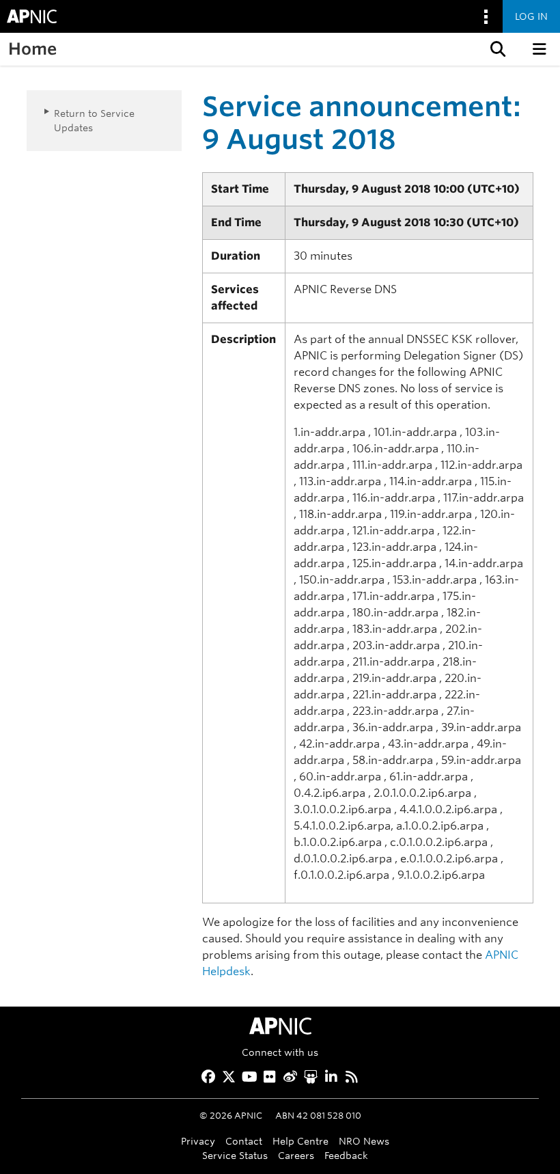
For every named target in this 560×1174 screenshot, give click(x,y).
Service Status (235, 1155)
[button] (496, 49)
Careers (296, 1155)
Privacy (198, 1141)
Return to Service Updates (94, 120)
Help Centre (300, 1141)
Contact (243, 1141)
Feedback (346, 1155)
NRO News (364, 1141)
